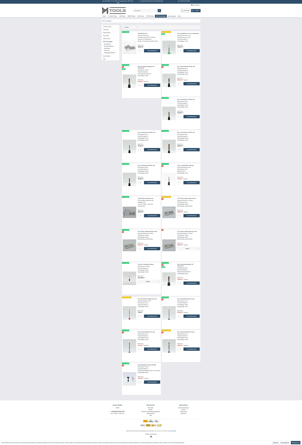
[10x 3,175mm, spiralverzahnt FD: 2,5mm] (129, 245)
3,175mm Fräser (107, 26)
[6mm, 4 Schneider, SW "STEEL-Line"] (169, 80)
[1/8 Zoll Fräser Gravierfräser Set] (129, 212)
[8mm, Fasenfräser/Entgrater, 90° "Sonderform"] (169, 279)
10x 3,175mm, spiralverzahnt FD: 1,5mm (187, 231)
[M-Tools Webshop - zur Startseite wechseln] (114, 10)
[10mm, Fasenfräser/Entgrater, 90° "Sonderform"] (129, 81)
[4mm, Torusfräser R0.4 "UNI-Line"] (169, 179)
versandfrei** (107, 1)
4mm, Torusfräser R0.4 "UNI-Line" (185, 165)
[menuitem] (147, 10)
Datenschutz (183, 411)
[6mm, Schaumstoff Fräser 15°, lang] (169, 345)
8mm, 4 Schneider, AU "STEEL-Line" (186, 132)
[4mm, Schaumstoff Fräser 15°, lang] (169, 312)
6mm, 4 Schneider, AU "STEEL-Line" (186, 99)
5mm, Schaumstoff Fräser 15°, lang (146, 332)
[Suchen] (159, 10)
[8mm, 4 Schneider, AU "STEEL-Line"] (169, 146)
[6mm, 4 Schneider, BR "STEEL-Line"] (129, 179)
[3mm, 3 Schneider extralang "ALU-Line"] (129, 312)
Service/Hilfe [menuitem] (195, 5)
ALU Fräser (106, 35)
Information (150, 407)
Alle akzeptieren (285, 442)
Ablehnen (275, 442)
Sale (104, 59)
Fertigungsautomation (109, 52)
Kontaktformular (159, 1)
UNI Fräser (106, 29)
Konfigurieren (295, 442)
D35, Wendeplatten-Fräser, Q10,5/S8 (147, 364)
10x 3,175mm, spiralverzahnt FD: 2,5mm (147, 231)
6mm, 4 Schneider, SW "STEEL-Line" (186, 66)
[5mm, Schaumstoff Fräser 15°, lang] (129, 345)
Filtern (127, 27)
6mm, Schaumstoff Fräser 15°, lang (185, 332)
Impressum (183, 413)
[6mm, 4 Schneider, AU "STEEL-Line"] (169, 113)
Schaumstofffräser (109, 46)
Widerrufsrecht (150, 413)
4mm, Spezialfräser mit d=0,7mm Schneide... (188, 33)
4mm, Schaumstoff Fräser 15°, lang (185, 298)
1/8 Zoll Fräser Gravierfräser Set (145, 198)
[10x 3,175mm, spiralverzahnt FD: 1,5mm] (169, 245)
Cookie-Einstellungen (183, 407)
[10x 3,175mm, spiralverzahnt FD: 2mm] (169, 212)
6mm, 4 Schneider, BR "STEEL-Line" (146, 165)
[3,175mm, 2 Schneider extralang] (129, 278)
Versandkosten (172, 430)
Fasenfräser (107, 48)
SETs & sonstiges (107, 41)
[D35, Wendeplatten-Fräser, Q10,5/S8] (129, 378)
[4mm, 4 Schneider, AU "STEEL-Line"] (129, 146)
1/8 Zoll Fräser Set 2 (142, 33)
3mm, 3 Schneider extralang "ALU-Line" (147, 298)
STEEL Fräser (106, 38)
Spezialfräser (107, 44)
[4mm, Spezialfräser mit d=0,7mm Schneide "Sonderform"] (169, 47)
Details (187, 248)
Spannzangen (106, 56)
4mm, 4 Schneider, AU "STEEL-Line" (146, 132)
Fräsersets (106, 50)
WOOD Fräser (106, 32)
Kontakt (150, 409)
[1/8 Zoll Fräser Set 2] (129, 47)
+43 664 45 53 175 (117, 411)
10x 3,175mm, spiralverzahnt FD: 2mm (186, 198)
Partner (183, 409)
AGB (150, 415)
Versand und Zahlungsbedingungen (150, 411)
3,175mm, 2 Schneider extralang (145, 264)
